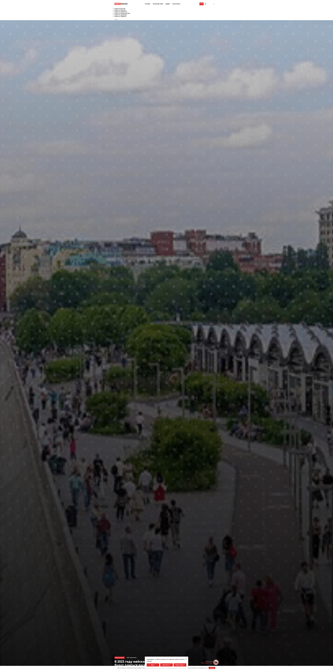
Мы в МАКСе (176, 4)
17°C (201, 4)
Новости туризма (120, 16)
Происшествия (158, 4)
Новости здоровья (120, 15)
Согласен (212, 668)
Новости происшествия (122, 13)
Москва (147, 4)
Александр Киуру (206, 663)
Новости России (119, 8)
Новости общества (120, 11)
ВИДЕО (168, 4)
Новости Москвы (120, 10)
